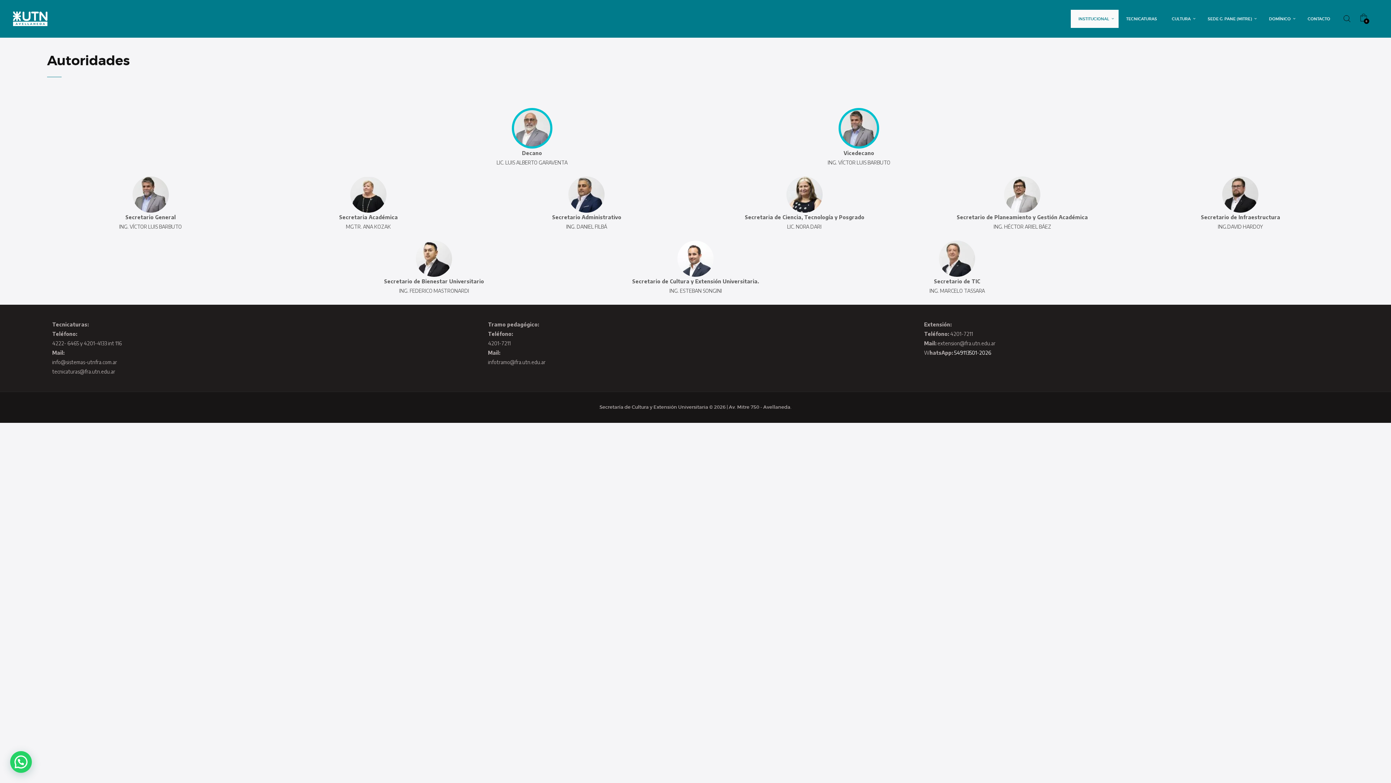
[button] (21, 762)
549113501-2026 (972, 353)
